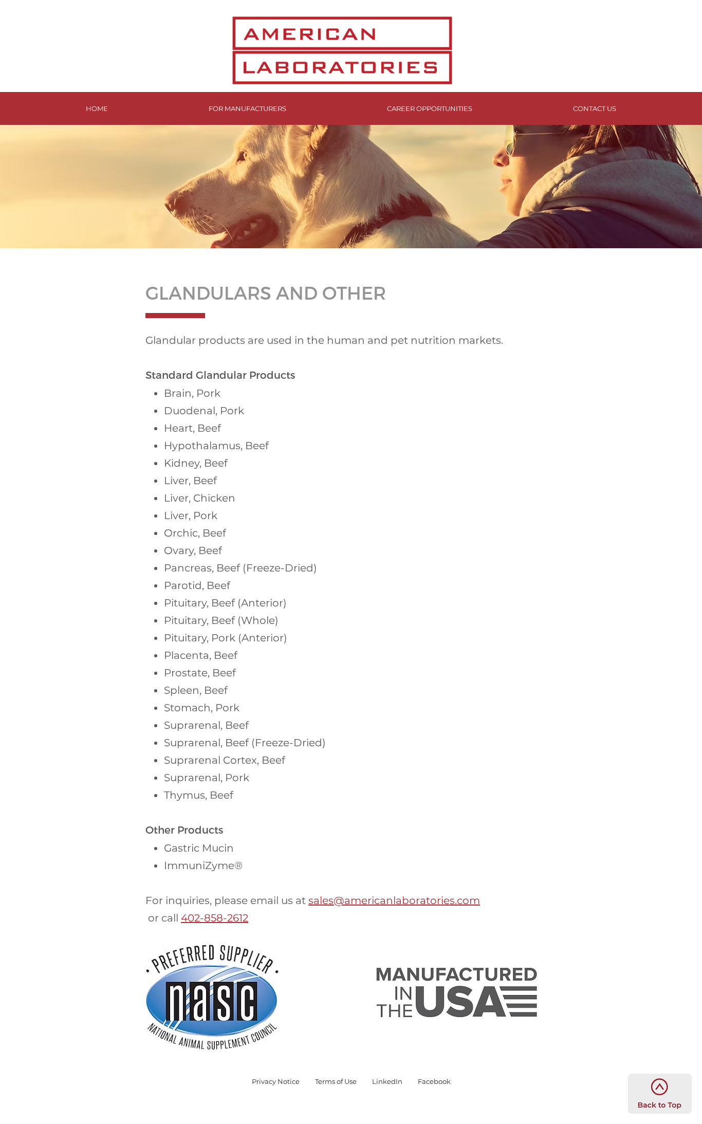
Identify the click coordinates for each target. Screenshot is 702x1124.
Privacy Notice (276, 1081)
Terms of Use (336, 1081)
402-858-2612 (214, 918)
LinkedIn (387, 1081)
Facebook (434, 1081)
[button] (247, 108)
